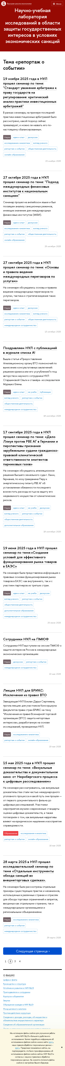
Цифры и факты (10, 979)
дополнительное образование (19, 525)
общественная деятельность (42, 148)
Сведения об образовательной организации (23, 1024)
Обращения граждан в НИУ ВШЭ (18, 1004)
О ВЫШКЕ (9, 975)
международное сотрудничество (20, 325)
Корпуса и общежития (13, 996)
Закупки (6, 1000)
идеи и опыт (19, 137)
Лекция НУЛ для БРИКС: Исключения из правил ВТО (25, 692)
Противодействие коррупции (17, 1013)
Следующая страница (31, 951)
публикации (45, 392)
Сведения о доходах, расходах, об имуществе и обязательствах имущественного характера (25, 1019)
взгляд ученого (40, 143)
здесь (51, 1042)
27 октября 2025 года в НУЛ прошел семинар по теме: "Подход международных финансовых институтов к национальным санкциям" (31, 186)
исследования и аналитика (17, 143)
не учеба (32, 392)
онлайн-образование (14, 154)
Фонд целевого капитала (14, 1009)
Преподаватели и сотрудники (16, 992)
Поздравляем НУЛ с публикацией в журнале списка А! (30, 350)
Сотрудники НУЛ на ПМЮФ (26, 639)
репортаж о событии (14, 148)
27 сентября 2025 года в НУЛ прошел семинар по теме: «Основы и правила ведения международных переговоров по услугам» (31, 271)
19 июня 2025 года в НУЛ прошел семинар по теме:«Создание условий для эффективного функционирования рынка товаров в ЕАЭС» (30, 557)
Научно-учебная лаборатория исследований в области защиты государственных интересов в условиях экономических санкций (32, 26)
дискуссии (33, 137)
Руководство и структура (14, 984)
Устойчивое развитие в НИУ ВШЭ (18, 988)
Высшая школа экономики (19, 3)
